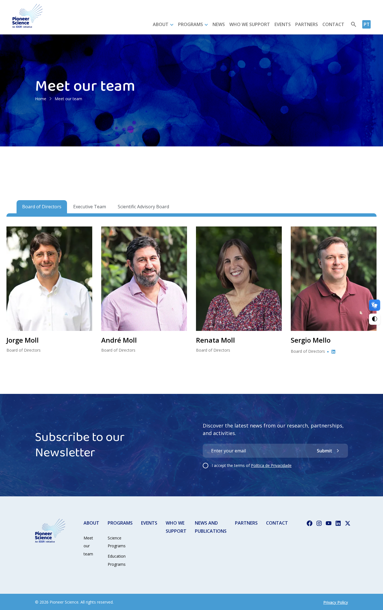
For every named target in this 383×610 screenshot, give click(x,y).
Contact (333, 24)
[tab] (42, 206)
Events (282, 24)
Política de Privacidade (271, 465)
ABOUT (91, 523)
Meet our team (88, 546)
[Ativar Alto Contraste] (374, 319)
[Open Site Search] (353, 24)
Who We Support (249, 24)
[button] (49, 278)
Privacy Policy (335, 602)
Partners (306, 24)
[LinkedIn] (333, 351)
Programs (190, 24)
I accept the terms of (252, 465)
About (161, 24)
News (219, 24)
